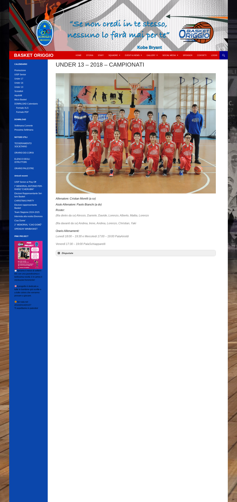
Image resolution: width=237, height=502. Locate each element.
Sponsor (187, 55)
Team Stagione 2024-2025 (27, 212)
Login (214, 55)
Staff (101, 55)
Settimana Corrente (23, 125)
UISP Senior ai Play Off (25, 182)
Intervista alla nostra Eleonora (28, 216)
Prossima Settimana (23, 130)
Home (78, 55)
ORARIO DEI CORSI (24, 153)
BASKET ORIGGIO (33, 55)
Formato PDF (22, 112)
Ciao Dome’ (20, 220)
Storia (89, 55)
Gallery (151, 55)
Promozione (20, 70)
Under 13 (18, 87)
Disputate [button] (67, 253)
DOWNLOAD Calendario (26, 104)
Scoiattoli (18, 91)
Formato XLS (22, 108)
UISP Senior (20, 74)
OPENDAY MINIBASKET (25, 229)
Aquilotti (18, 95)
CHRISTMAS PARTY (24, 201)
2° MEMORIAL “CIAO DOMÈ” (28, 225)
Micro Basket (20, 99)
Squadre (113, 55)
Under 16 (18, 83)
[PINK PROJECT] (28, 255)
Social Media (169, 55)
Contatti (201, 55)
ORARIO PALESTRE (24, 168)
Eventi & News (132, 55)
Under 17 (18, 79)
